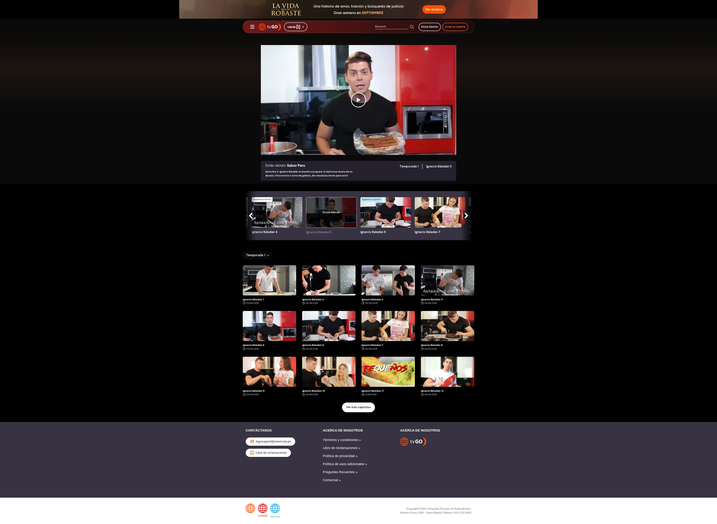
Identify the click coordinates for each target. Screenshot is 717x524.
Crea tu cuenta (455, 26)
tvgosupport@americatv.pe (273, 441)
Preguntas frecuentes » (340, 472)
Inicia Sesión (429, 26)
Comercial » (332, 480)
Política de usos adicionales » (345, 464)
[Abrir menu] (252, 27)
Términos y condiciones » (342, 440)
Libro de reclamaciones (271, 452)
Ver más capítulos (358, 407)
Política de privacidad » (340, 456)
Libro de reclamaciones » (341, 448)
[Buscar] (412, 27)
